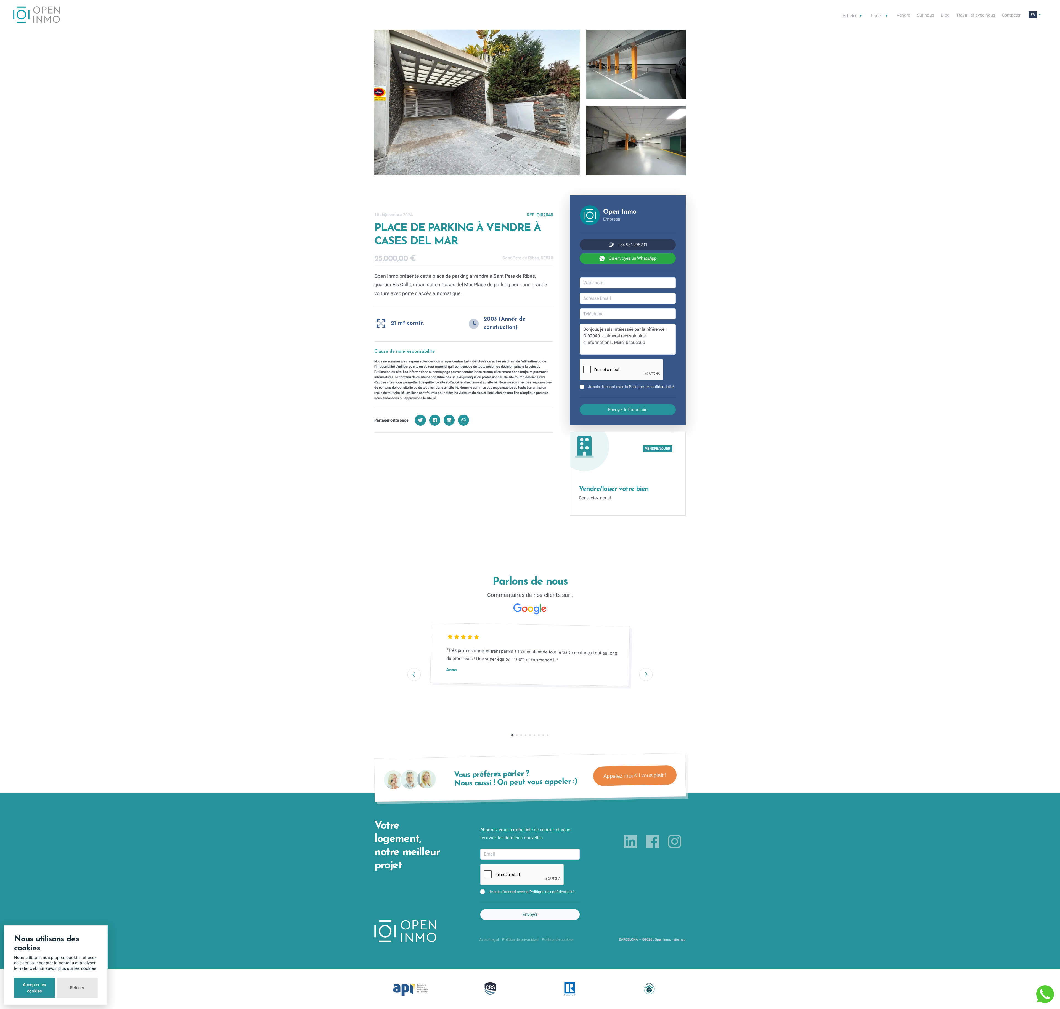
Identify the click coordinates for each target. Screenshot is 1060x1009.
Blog (945, 15)
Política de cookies (557, 939)
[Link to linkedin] (630, 841)
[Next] (646, 674)
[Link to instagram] (675, 841)
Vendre (903, 15)
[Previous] (414, 674)
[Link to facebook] (653, 841)
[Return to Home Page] (36, 16)
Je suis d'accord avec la (631, 387)
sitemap (680, 939)
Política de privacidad (520, 939)
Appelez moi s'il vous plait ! (634, 776)
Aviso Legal (489, 939)
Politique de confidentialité (651, 387)
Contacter (1011, 15)
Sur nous (925, 15)
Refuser (77, 987)
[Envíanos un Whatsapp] (1045, 994)
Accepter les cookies (34, 988)
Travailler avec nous (975, 15)
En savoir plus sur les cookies (67, 968)
